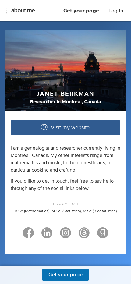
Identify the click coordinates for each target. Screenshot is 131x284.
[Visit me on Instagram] (65, 235)
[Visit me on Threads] (84, 235)
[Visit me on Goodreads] (102, 235)
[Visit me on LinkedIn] (46, 235)
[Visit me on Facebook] (28, 235)
